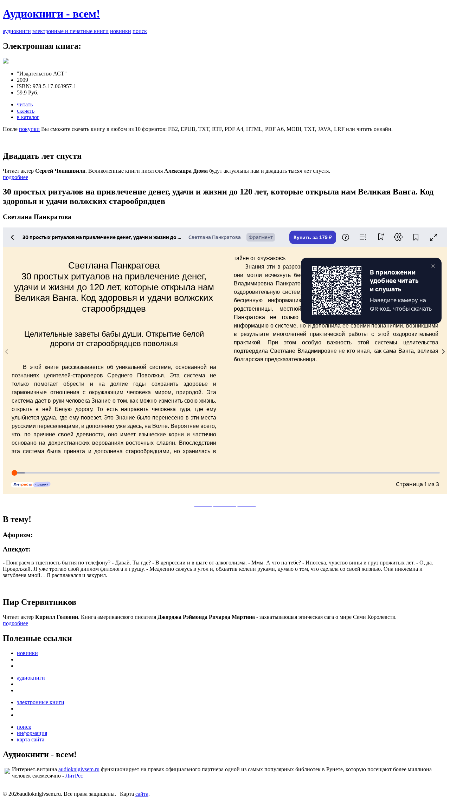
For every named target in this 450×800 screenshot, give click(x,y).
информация (32, 733)
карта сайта (30, 739)
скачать (25, 111)
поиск (140, 31)
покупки (29, 129)
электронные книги (40, 702)
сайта (141, 794)
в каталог (28, 117)
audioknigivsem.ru (78, 769)
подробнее (15, 177)
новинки (120, 31)
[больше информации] (5, 62)
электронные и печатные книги (70, 31)
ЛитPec (74, 776)
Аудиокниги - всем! (51, 13)
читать (25, 104)
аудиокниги (17, 31)
